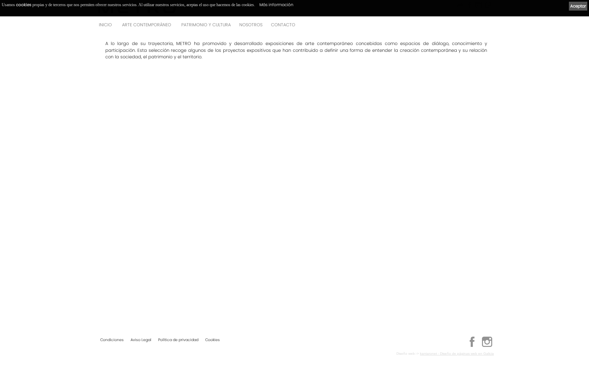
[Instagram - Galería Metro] (487, 346)
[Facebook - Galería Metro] (472, 346)
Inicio (105, 25)
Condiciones (112, 339)
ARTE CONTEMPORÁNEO (146, 25)
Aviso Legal (141, 339)
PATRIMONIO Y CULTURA (206, 25)
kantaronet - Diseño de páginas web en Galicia (457, 353)
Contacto (283, 25)
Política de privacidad (178, 339)
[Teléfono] (486, 26)
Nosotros (250, 25)
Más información (276, 5)
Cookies (212, 339)
